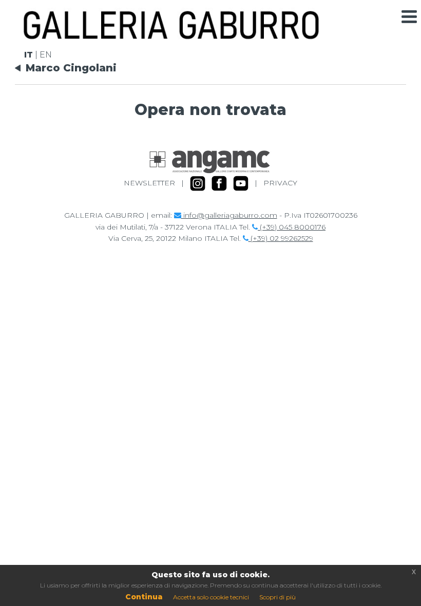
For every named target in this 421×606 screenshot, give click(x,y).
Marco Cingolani (71, 68)
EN (46, 55)
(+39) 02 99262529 (280, 238)
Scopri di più (277, 597)
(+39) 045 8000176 (292, 227)
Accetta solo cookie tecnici (211, 597)
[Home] (171, 37)
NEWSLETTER (149, 182)
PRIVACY (280, 182)
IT (28, 55)
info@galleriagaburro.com (229, 215)
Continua (144, 596)
